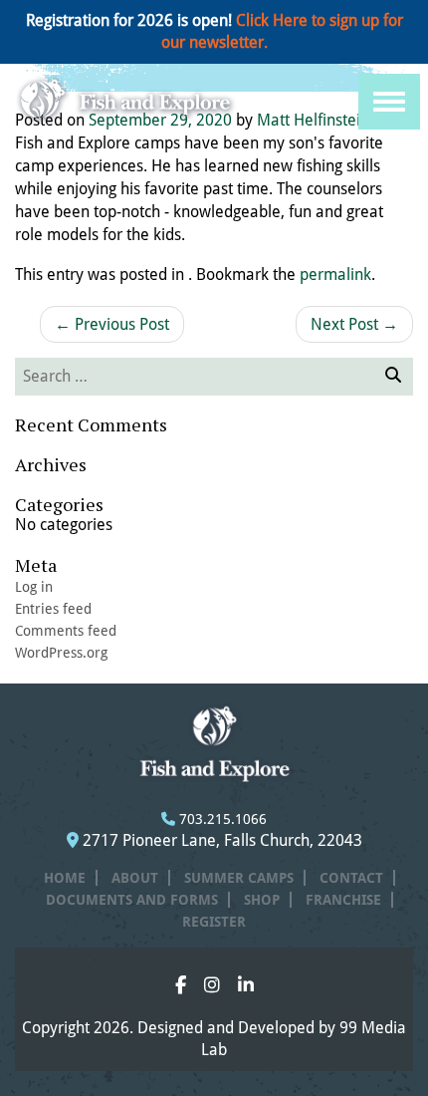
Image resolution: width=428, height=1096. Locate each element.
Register (214, 922)
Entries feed (53, 609)
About (134, 878)
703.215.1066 (221, 819)
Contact (351, 878)
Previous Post (112, 324)
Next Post (354, 324)
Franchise (343, 900)
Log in (34, 587)
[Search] (391, 377)
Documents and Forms (132, 900)
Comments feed (65, 631)
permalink (335, 274)
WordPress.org (61, 653)
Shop (262, 900)
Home (65, 878)
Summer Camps (239, 878)
